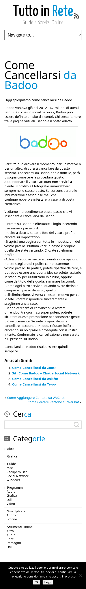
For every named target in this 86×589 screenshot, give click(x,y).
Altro (10, 449)
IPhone (12, 519)
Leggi (47, 582)
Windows (13, 480)
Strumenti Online (20, 527)
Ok (37, 582)
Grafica (12, 456)
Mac (10, 468)
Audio (11, 491)
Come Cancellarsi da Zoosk (34, 367)
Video (11, 504)
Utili (10, 500)
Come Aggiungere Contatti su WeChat (35, 397)
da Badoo (40, 74)
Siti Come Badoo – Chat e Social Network (46, 373)
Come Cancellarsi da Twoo (34, 384)
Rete (43, 11)
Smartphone (16, 511)
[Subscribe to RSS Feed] (76, 16)
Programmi (15, 487)
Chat (10, 539)
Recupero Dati (17, 472)
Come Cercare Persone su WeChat (53, 402)
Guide (11, 464)
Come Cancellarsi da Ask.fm (35, 378)
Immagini (14, 543)
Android (13, 515)
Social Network (17, 476)
